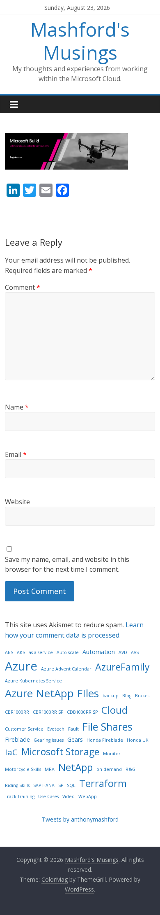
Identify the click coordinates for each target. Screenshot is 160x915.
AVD (123, 652)
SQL (71, 785)
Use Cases (48, 796)
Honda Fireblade (105, 740)
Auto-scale (68, 652)
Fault (73, 729)
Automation (98, 652)
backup (111, 695)
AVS (135, 652)
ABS (9, 652)
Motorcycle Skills (23, 769)
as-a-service (41, 652)
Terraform (103, 783)
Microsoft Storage (60, 751)
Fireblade (17, 739)
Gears (75, 739)
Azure (21, 666)
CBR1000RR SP (48, 712)
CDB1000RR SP (82, 712)
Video (68, 796)
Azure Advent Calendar (66, 669)
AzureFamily (122, 666)
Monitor (112, 754)
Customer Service (24, 729)
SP (60, 785)
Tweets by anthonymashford (80, 819)
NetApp (75, 767)
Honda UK (138, 740)
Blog (126, 695)
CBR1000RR (17, 712)
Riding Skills (17, 785)
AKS (21, 652)
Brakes (142, 695)
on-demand (109, 769)
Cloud (114, 710)
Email (16, 454)
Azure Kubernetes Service (33, 681)
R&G (130, 769)
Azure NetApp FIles (52, 693)
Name (17, 407)
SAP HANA (44, 785)
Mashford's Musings (80, 40)
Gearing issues (49, 740)
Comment (22, 287)
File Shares (107, 726)
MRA (50, 769)
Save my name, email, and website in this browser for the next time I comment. (67, 564)
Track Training (19, 796)
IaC (11, 752)
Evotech (55, 729)
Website (17, 501)
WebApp (87, 796)
